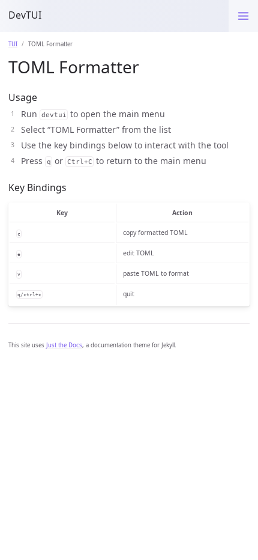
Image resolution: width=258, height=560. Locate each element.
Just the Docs (64, 345)
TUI (12, 44)
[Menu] (243, 16)
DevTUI (24, 15)
